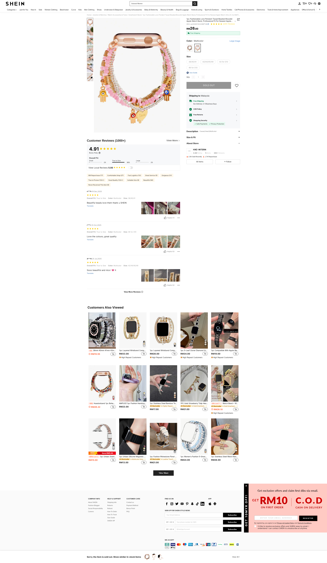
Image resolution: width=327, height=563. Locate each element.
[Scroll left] (316, 9)
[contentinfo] (203, 546)
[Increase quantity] (203, 77)
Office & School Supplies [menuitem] (311, 10)
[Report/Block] (178, 217)
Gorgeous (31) (167, 175)
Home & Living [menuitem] (196, 10)
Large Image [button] (235, 41)
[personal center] (299, 3)
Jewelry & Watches (99, 15)
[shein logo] (15, 3)
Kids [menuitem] (80, 10)
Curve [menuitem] (73, 10)
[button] (314, 3)
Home (89, 15)
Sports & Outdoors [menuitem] (212, 10)
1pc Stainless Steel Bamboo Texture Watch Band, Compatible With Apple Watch (163, 403)
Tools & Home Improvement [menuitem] (277, 10)
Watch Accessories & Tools (117, 15)
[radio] (189, 48)
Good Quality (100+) (115, 180)
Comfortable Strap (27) (115, 175)
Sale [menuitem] (40, 10)
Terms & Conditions (304, 523)
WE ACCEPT (169, 540)
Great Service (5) (151, 175)
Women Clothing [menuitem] (51, 10)
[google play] (215, 505)
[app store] (210, 505)
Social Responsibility (95, 508)
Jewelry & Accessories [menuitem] (134, 10)
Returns (110, 505)
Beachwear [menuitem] (64, 10)
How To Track (112, 515)
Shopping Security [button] (200, 120)
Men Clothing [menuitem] (89, 10)
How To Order (112, 511)
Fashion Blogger (94, 505)
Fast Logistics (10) (134, 175)
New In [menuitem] (33, 10)
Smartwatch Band (135, 15)
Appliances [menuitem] (295, 10)
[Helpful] (165, 217)
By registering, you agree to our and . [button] (283, 523)
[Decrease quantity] (193, 77)
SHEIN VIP (111, 521)
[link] (304, 3)
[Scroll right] (319, 9)
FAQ (127, 511)
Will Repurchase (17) (95, 175)
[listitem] (102, 336)
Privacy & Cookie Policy (285, 523)
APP (209, 499)
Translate (90, 206)
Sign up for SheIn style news (177, 510)
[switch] (130, 167)
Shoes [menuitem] (99, 10)
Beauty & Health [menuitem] (167, 10)
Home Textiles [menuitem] (226, 10)
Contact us (130, 502)
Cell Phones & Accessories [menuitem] (244, 10)
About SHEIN (92, 502)
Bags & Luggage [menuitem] (182, 10)
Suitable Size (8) (133, 180)
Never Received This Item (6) (98, 185)
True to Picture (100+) (96, 180)
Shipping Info (111, 502)
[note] (130, 357)
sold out (209, 85)
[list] (185, 504)
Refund (109, 508)
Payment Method (132, 505)
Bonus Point (130, 508)
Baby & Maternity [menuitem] (151, 10)
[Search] (194, 3)
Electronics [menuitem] (261, 10)
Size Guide (111, 518)
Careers (91, 511)
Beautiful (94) (148, 180)
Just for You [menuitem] (24, 10)
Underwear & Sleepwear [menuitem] (113, 10)
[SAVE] (236, 85)
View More (163, 473)
